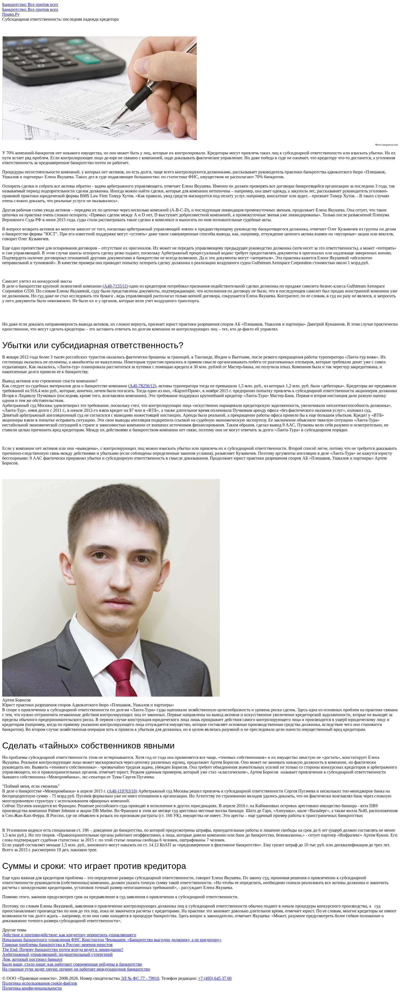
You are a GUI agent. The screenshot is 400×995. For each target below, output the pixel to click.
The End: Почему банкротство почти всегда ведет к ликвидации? (62, 949)
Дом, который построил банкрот (32, 959)
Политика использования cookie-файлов (39, 983)
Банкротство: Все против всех (30, 4)
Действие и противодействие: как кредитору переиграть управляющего (69, 934)
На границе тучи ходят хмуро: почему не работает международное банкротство (76, 969)
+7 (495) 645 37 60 (215, 978)
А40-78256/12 (142, 385)
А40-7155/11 (115, 286)
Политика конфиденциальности (32, 988)
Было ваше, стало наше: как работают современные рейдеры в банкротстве (72, 964)
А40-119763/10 (122, 791)
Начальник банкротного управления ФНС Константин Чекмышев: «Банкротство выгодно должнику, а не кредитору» (111, 939)
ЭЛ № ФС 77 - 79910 (140, 978)
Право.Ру (11, 14)
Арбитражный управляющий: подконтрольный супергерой (57, 954)
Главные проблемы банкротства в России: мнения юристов (57, 944)
